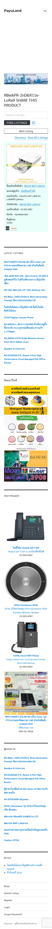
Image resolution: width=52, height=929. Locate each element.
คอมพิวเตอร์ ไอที (28, 191)
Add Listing (26, 131)
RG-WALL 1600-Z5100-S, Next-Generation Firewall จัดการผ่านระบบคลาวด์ (25, 298)
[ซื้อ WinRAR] (25, 474)
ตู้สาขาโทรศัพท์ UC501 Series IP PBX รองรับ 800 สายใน (26, 790)
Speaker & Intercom (14, 348)
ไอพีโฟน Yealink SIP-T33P (26, 547)
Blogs (7, 886)
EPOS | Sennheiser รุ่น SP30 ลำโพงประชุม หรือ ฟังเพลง (25, 807)
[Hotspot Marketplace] (25, 399)
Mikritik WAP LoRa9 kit (34, 186)
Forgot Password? (13, 914)
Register (8, 900)
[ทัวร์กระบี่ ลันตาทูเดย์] (26, 458)
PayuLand (13, 11)
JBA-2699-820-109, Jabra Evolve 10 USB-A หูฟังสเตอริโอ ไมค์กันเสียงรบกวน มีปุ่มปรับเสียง (26, 279)
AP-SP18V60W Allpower (16, 799)
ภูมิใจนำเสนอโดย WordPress (26, 923)
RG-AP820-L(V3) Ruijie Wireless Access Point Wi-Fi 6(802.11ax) (24, 340)
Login (7, 907)
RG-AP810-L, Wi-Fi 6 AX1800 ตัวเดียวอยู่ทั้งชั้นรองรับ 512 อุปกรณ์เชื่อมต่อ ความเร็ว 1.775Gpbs (25, 328)
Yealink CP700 (11, 840)
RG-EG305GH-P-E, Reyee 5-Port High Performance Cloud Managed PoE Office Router (24, 359)
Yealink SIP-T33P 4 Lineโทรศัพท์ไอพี (26, 551)
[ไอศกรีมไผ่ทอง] (26, 432)
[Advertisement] (26, 45)
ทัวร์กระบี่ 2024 (14, 872)
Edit (7, 228)
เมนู (44, 10)
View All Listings (38, 137)
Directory (20, 137)
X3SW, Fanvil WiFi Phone (26, 655)
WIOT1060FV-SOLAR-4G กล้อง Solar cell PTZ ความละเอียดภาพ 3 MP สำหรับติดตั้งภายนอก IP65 (24, 265)
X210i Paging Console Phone (19, 317)
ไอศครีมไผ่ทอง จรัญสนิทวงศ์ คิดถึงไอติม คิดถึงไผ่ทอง (23, 308)
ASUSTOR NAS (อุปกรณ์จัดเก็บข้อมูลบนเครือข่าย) (26, 831)
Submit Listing (11, 893)
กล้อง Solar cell (26, 727)
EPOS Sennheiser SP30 (26, 605)
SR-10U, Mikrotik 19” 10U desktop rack (24, 289)
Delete (14, 228)
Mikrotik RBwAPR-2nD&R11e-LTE (21, 816)
